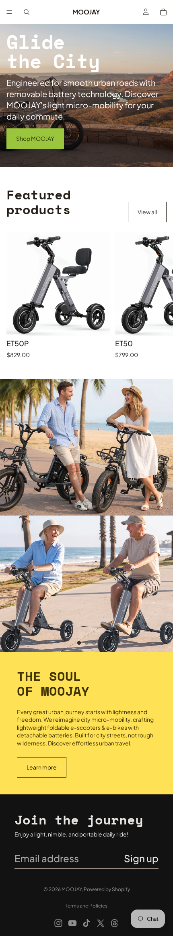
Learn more (42, 767)
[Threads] (114, 923)
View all (147, 211)
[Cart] (163, 12)
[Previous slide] (13, 447)
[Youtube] (72, 923)
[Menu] (9, 12)
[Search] (26, 12)
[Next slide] (158, 296)
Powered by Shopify (107, 889)
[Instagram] (58, 923)
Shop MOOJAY (35, 138)
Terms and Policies (86, 906)
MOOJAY (72, 889)
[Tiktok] (86, 923)
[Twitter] (100, 923)
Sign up (141, 858)
